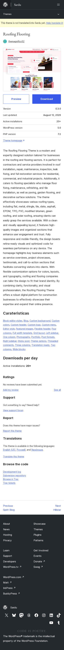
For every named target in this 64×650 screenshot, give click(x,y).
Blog (26, 320)
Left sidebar (52, 333)
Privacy (7, 540)
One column (9, 337)
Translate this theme (13, 456)
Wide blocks (19, 349)
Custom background (40, 320)
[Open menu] (59, 4)
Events (37, 555)
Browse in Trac (10, 479)
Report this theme (12, 430)
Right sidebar (10, 341)
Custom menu (49, 324)
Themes (7, 14)
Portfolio (35, 337)
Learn (6, 550)
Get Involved (41, 550)
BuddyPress (11, 593)
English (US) (9, 449)
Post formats (48, 337)
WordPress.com (13, 577)
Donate (39, 561)
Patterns (38, 540)
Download (47, 99)
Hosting (7, 534)
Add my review (10, 390)
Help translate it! (54, 23)
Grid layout (39, 333)
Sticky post (24, 341)
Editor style (9, 328)
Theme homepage (12, 140)
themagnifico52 (16, 41)
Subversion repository (14, 475)
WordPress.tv (12, 566)
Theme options (38, 341)
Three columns (22, 345)
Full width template (22, 333)
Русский (21, 449)
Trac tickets (9, 483)
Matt (7, 582)
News (6, 529)
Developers (9, 561)
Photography (23, 337)
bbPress (9, 588)
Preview (16, 99)
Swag (38, 566)
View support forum (13, 410)
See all (57, 390)
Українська (37, 449)
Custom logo (34, 324)
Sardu (13, 607)
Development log (12, 471)
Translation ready (41, 345)
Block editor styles (12, 320)
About (6, 523)
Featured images (24, 328)
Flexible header (42, 328)
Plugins (37, 534)
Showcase (40, 523)
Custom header (18, 324)
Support (7, 555)
